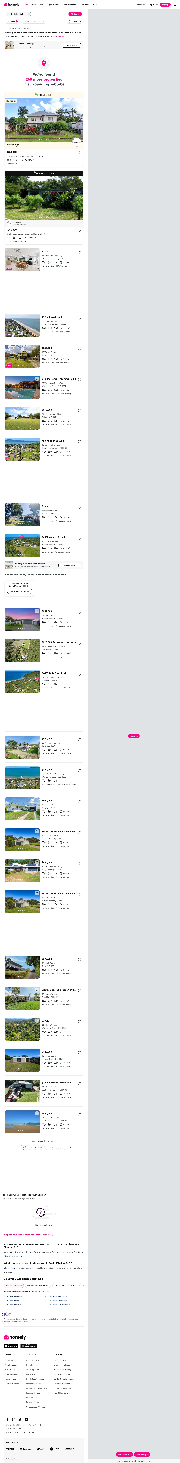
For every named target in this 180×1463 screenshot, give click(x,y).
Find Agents (31, 1374)
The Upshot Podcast (62, 1383)
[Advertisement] (44, 290)
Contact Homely (12, 1383)
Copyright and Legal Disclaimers (15, 1321)
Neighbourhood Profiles (36, 1388)
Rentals (29, 1365)
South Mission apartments (56, 1296)
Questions (84, 4)
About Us (9, 1360)
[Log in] (175, 4)
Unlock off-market (70, 565)
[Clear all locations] (65, 14)
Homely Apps (10, 1379)
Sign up (165, 4)
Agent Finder (53, 4)
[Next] (70, 1147)
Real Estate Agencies (35, 1379)
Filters (13, 21)
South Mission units (12, 1300)
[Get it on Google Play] (28, 1346)
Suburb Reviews (69, 4)
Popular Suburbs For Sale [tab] (65, 1285)
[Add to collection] (79, 152)
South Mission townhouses (56, 1300)
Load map (134, 736)
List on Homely (60, 1360)
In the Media (10, 1369)
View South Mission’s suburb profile (18, 1252)
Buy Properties (32, 1360)
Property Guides (33, 1393)
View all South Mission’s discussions (18, 1268)
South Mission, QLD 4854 (21, 28)
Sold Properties (32, 1369)
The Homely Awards (62, 1388)
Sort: (34, 21)
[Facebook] (7, 1419)
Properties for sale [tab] (14, 1285)
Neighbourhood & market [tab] (38, 1285)
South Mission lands (12, 1304)
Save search (76, 21)
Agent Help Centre (62, 1393)
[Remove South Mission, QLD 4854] (29, 14)
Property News (32, 1402)
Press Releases (11, 1365)
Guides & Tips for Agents (64, 1379)
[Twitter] (20, 1419)
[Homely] (20, 1337)
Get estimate (72, 45)
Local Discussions (33, 1383)
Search (77, 14)
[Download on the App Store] (12, 1346)
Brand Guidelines (12, 1374)
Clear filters (59, 36)
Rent (34, 4)
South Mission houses (13, 1296)
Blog (95, 4)
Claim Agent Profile (62, 1374)
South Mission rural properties (57, 1304)
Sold (41, 4)
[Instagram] (13, 1419)
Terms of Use (28, 1432)
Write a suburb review (19, 591)
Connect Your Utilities (35, 1407)
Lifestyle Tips (31, 1397)
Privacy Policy (12, 1432)
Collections (141, 4)
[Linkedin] (26, 1419)
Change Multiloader (62, 1365)
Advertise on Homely (62, 1369)
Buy (26, 4)
